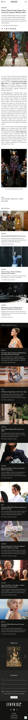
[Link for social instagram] (14, 710)
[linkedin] (9, 29)
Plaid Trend (4, 201)
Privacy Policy (21, 693)
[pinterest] (7, 29)
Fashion (4, 7)
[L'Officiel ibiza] (14, 2)
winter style (14, 199)
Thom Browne (7, 92)
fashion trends (5, 199)
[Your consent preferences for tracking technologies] (25, 717)
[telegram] (15, 29)
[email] (2, 29)
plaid (8, 79)
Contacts (14, 713)
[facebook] (4, 29)
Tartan (21, 199)
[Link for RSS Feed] (17, 710)
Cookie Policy (14, 717)
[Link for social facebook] (11, 710)
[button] (25, 169)
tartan (5, 78)
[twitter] (11, 29)
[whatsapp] (13, 29)
